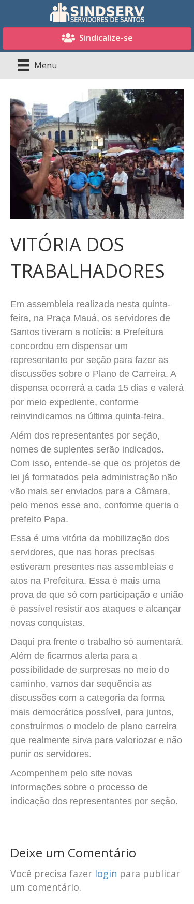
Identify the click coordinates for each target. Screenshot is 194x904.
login (106, 873)
